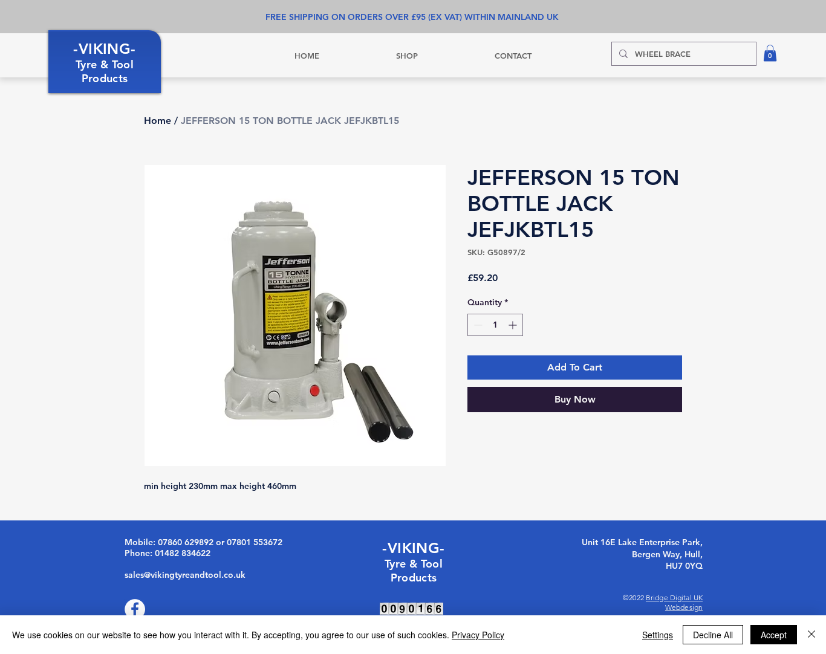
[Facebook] (135, 609)
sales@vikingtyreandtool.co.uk (185, 574)
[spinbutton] (495, 324)
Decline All (713, 635)
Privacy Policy (478, 635)
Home (157, 120)
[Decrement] (476, 324)
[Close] (811, 634)
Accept (774, 635)
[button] (770, 53)
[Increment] (513, 324)
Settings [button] (657, 635)
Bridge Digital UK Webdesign (674, 602)
